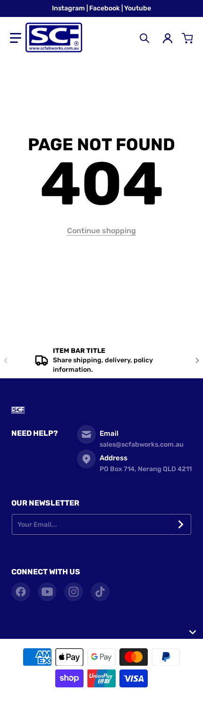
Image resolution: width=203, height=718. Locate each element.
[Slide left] (5, 360)
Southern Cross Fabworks (87, 704)
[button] (15, 38)
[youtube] (47, 591)
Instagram (69, 8)
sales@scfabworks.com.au (142, 445)
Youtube (137, 8)
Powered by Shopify (146, 704)
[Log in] (168, 38)
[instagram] (73, 591)
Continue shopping (101, 230)
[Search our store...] (144, 38)
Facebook (105, 8)
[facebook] (20, 591)
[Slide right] (197, 360)
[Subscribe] (181, 524)
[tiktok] (100, 591)
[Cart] (187, 38)
